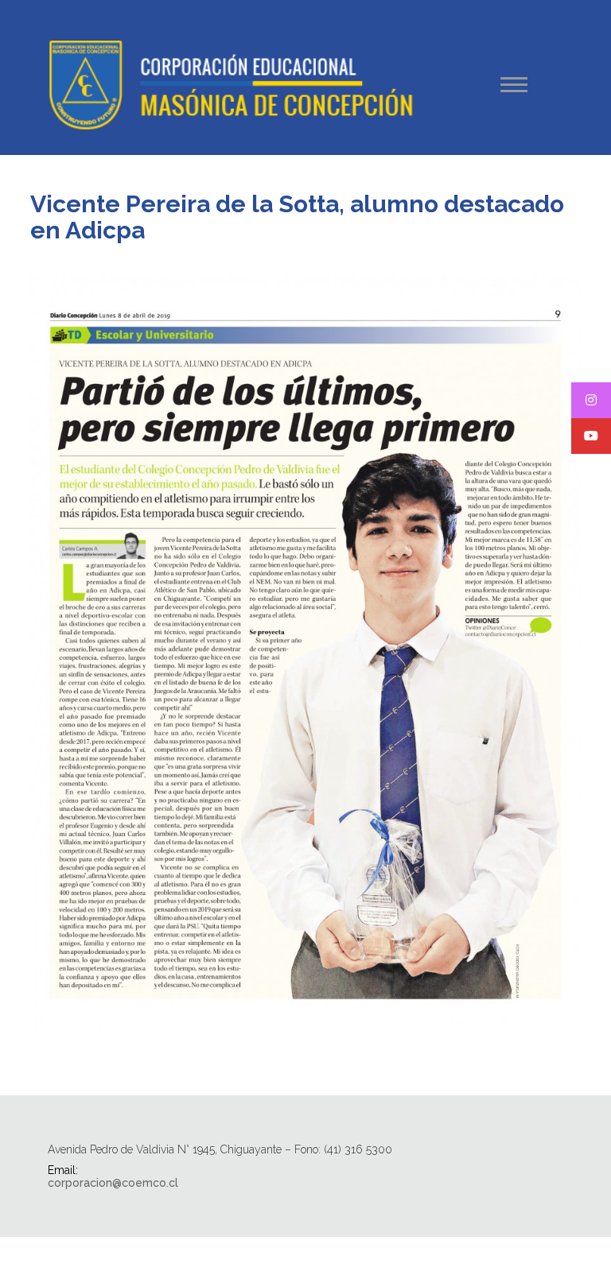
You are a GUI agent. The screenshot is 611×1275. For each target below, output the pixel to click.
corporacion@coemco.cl (113, 1182)
